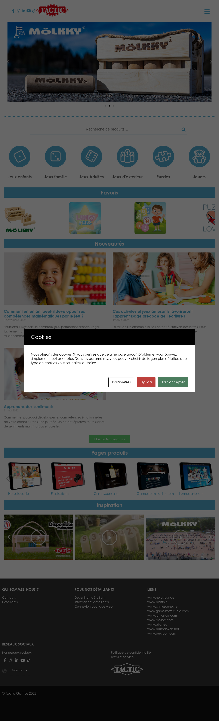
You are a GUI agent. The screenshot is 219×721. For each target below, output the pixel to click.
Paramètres (121, 382)
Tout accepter (173, 382)
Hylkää (146, 382)
